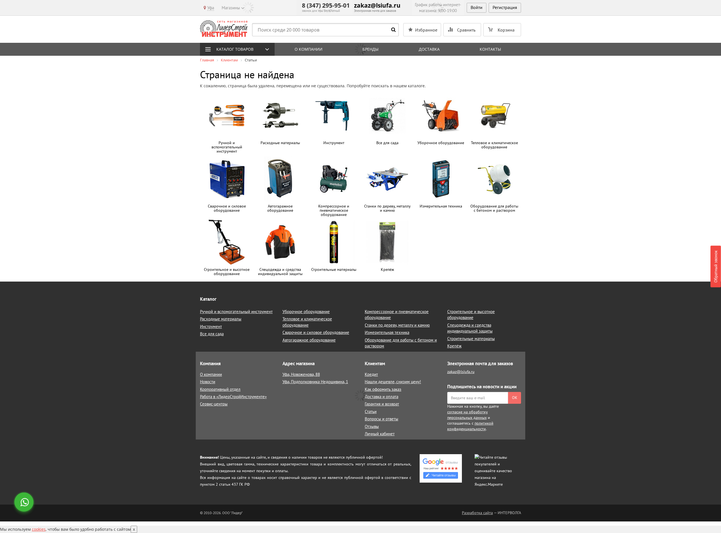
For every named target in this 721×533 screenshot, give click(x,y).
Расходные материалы (220, 319)
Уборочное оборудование (306, 311)
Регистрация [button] (505, 7)
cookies (39, 529)
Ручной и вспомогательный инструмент (236, 311)
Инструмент (211, 326)
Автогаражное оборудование (309, 340)
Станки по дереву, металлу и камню (397, 325)
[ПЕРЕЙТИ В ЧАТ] (24, 502)
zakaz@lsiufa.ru (377, 5)
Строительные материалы (471, 338)
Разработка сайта (477, 512)
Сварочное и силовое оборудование (315, 332)
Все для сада (212, 333)
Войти (476, 7)
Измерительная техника (387, 332)
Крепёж (454, 346)
